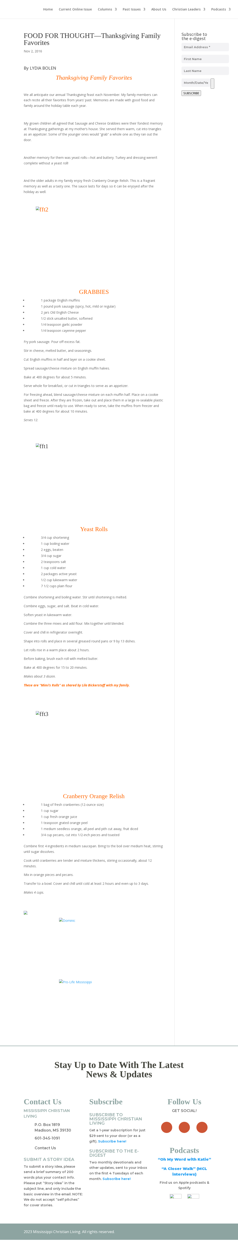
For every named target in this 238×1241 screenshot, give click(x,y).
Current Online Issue (75, 9)
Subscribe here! (116, 1179)
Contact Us (45, 1148)
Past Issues (132, 9)
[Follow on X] (184, 1127)
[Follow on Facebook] (166, 1127)
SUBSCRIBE (191, 93)
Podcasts (218, 9)
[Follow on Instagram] (202, 1127)
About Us (158, 9)
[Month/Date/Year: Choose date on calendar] (212, 83)
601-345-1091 (47, 1138)
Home (48, 9)
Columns (105, 9)
